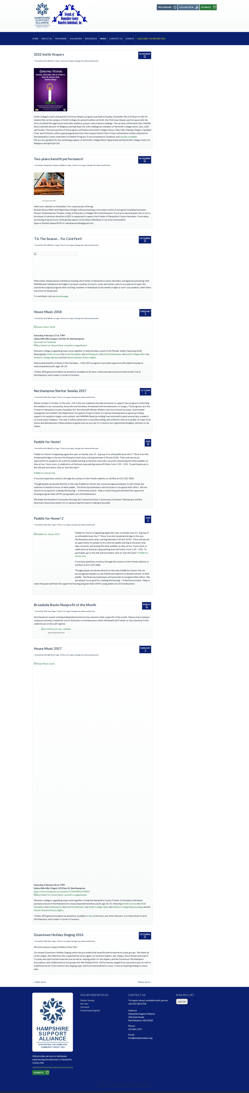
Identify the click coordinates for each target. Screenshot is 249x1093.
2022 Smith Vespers (49, 54)
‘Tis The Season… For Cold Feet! (58, 239)
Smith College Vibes (135, 354)
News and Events (92, 61)
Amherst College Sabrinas (46, 357)
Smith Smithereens (112, 354)
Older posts (39, 982)
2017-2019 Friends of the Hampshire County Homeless (125, 1083)
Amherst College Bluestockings (128, 907)
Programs (61, 38)
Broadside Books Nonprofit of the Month (65, 605)
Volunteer (76, 38)
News (103, 38)
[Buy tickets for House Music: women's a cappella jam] (60, 345)
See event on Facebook (45, 342)
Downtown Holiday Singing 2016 (58, 935)
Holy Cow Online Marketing (138, 1086)
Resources (91, 38)
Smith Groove (53, 354)
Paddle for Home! (47, 442)
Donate (130, 38)
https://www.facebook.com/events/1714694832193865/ (62, 891)
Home (35, 38)
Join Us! (182, 1001)
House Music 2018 (48, 312)
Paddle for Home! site (44, 473)
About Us (47, 38)
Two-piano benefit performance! (58, 159)
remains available (128, 136)
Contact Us (115, 38)
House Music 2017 (48, 648)
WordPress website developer (111, 1086)
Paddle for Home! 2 (48, 518)
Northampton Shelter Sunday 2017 (60, 391)
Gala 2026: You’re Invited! (151, 38)
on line (89, 916)
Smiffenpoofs (92, 354)
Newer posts (145, 982)
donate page (62, 296)
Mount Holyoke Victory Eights (81, 357)
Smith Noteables (73, 354)
